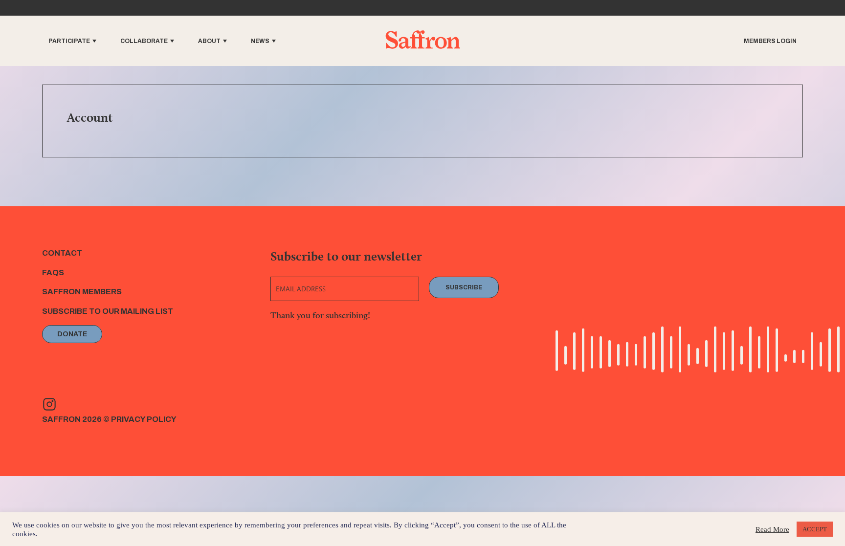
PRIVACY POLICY (144, 419)
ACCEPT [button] (814, 529)
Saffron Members (82, 291)
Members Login (770, 41)
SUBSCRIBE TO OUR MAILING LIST (107, 311)
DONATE (72, 334)
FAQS (53, 272)
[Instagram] (49, 404)
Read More (772, 529)
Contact (62, 253)
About (209, 41)
